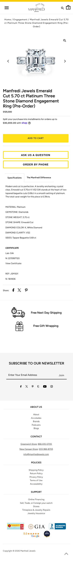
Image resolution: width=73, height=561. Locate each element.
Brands (36, 421)
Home (7, 19)
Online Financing (36, 499)
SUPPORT (36, 492)
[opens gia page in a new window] (36, 528)
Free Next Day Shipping (46, 312)
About (36, 414)
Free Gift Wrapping (45, 325)
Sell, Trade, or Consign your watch (36, 503)
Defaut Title (36, 128)
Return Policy (36, 473)
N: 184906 (10, 279)
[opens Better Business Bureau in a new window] (57, 528)
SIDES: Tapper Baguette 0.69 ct (21, 237)
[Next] (64, 61)
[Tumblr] (38, 387)
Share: (6, 290)
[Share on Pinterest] (26, 290)
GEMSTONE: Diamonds (17, 212)
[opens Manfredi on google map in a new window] (31, 537)
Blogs (36, 428)
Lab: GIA (9, 253)
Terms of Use (36, 480)
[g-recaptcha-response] (36, 559)
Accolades (36, 418)
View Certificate (13, 263)
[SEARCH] (62, 9)
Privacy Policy (36, 477)
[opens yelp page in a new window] (15, 528)
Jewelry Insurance (36, 513)
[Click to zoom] (64, 41)
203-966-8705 (46, 449)
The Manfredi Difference (39, 177)
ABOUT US (36, 407)
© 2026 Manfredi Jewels (24, 551)
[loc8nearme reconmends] (47, 537)
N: (12, 258)
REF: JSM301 (11, 273)
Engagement (20, 19)
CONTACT (36, 436)
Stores (36, 506)
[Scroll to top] (66, 554)
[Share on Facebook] (13, 290)
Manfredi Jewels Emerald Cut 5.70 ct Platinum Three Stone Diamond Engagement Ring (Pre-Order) (36, 23)
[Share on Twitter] (19, 290)
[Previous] (8, 61)
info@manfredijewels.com (36, 454)
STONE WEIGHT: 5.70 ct (17, 217)
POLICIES (36, 462)
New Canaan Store (29, 449)
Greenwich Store (29, 444)
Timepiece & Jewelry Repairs (36, 510)
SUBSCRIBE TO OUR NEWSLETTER (36, 363)
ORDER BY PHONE (36, 164)
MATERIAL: (15, 207)
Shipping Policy (36, 470)
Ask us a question (35, 155)
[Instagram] (51, 387)
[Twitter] (26, 387)
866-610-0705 (45, 444)
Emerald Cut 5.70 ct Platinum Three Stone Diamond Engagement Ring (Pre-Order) (31, 98)
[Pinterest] (33, 387)
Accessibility (36, 484)
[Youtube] (45, 387)
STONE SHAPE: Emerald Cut (19, 222)
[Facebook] (21, 387)
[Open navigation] (6, 8)
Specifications (14, 177)
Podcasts (36, 425)
